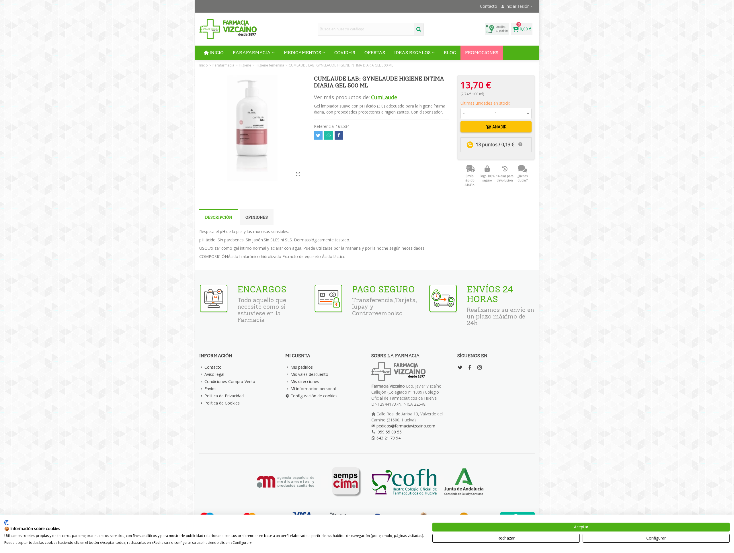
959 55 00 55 (390, 432)
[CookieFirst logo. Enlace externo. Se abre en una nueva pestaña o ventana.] (6, 522)
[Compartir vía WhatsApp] (328, 135)
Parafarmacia (252, 52)
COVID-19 (344, 52)
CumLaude (384, 97)
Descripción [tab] (218, 217)
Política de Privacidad (224, 395)
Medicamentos (302, 52)
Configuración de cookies (313, 395)
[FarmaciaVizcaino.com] (228, 29)
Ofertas (374, 52)
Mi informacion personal (313, 388)
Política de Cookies (222, 403)
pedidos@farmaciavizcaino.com (405, 426)
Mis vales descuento (309, 374)
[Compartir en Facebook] (339, 135)
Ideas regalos (412, 52)
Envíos (210, 388)
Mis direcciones (304, 381)
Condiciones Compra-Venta (229, 381)
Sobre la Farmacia (395, 355)
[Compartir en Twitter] (318, 135)
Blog (450, 52)
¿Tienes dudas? (523, 178)
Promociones (481, 52)
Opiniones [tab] (256, 217)
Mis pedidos (301, 367)
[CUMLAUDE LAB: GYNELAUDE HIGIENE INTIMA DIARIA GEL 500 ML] (298, 174)
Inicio (217, 52)
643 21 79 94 (388, 438)
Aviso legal (214, 374)
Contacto (213, 367)
